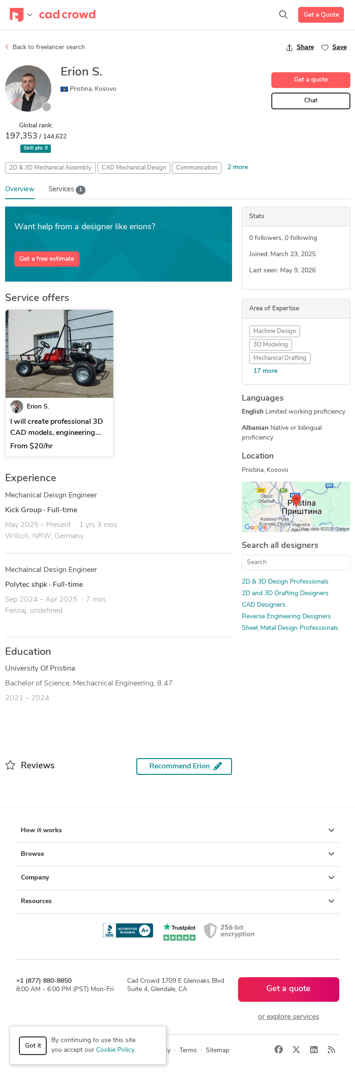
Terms (188, 1050)
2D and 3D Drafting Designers (285, 593)
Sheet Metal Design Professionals (290, 628)
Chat (311, 100)
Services (65, 189)
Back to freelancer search (48, 47)
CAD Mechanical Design (134, 168)
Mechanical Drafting (279, 358)
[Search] (283, 15)
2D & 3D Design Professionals (285, 581)
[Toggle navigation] (21, 15)
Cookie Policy (115, 1050)
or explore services (288, 1017)
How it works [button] (41, 830)
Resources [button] (36, 901)
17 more (265, 371)
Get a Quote (321, 15)
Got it (33, 1046)
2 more (237, 167)
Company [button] (35, 877)
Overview (20, 189)
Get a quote (311, 79)
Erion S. (38, 406)
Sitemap (217, 1050)
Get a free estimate (46, 259)
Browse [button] (32, 854)
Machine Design (274, 331)
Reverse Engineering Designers (286, 616)
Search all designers (280, 546)
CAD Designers (264, 605)
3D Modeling (270, 345)
